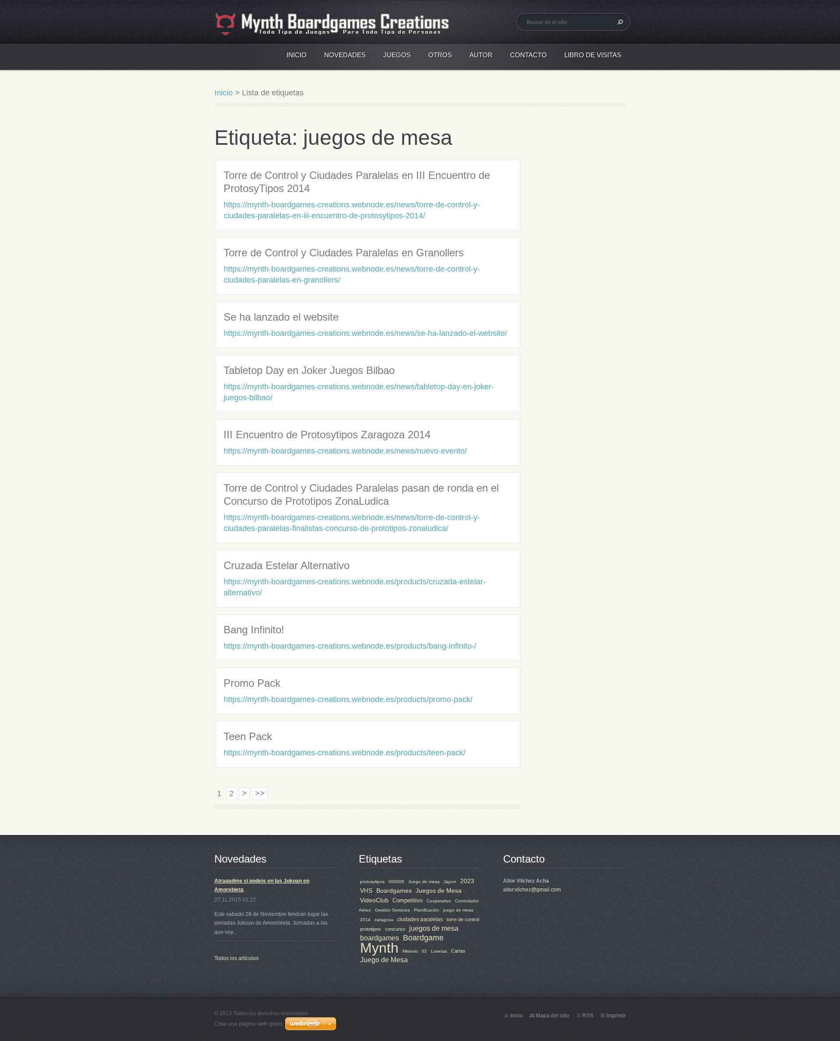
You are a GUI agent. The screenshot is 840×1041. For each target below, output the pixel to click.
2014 (365, 919)
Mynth (379, 948)
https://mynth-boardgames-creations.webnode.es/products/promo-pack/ (348, 699)
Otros (440, 55)
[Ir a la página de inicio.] (334, 29)
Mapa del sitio (552, 1016)
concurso (395, 929)
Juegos (397, 55)
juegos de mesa (433, 928)
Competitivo (407, 900)
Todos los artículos (236, 958)
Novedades (345, 55)
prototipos (370, 929)
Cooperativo (439, 900)
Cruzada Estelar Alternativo (287, 565)
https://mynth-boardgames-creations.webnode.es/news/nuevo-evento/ (345, 451)
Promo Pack (252, 683)
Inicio (297, 55)
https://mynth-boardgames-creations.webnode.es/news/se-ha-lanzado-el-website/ (365, 333)
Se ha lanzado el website (281, 317)
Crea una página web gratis (248, 1023)
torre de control (463, 919)
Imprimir (616, 1016)
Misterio (410, 951)
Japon (450, 881)
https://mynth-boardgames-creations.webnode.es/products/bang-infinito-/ (350, 646)
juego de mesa (458, 910)
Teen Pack (248, 736)
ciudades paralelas (420, 919)
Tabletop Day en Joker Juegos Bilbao (309, 370)
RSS (587, 1016)
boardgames (379, 938)
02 (424, 951)
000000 (396, 881)
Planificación (426, 910)
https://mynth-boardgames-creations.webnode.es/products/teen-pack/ (345, 752)
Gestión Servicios (392, 910)
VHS (366, 890)
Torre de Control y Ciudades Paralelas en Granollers (344, 253)
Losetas (439, 951)
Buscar (619, 21)
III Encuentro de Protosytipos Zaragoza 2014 (327, 434)
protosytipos (372, 881)
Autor (481, 55)
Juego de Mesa (384, 960)
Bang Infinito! (254, 630)
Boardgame (423, 937)
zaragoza (383, 919)
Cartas (458, 951)
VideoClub (374, 900)
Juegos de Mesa (439, 890)
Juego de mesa (424, 881)
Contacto (528, 55)
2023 (467, 880)
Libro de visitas (592, 55)
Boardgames (394, 890)
